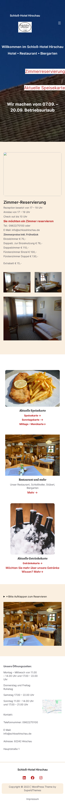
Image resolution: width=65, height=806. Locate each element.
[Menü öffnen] (59, 23)
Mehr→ (38, 571)
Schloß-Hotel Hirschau (25, 15)
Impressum (32, 798)
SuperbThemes (32, 790)
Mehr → (32, 492)
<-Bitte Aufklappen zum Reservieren (26, 596)
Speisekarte (31, 415)
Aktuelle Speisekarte (44, 87)
